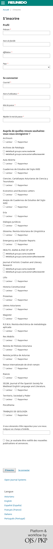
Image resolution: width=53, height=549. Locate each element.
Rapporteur (22, 142)
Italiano (8, 514)
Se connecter (24, 470)
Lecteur (8, 142)
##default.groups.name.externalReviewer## (24, 154)
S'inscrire (9, 470)
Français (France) (12, 509)
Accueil (6, 9)
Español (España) (12, 505)
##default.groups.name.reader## (20, 151)
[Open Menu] (3, 3)
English (8, 501)
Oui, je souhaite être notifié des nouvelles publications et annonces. (25, 442)
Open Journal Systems (15, 479)
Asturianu (9, 496)
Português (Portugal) (14, 518)
